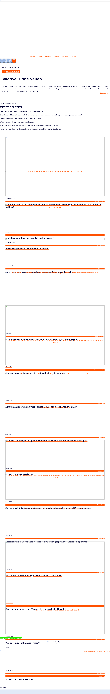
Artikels (32, 56)
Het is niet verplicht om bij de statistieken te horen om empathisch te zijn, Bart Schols (30, 129)
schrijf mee (4, 647)
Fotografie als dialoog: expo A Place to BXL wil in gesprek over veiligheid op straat (29, 125)
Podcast (48, 56)
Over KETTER (75, 56)
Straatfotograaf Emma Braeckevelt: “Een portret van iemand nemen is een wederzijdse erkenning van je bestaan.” (41, 115)
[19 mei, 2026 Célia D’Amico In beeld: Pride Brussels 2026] (55, 418)
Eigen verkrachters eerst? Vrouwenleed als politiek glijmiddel (21, 111)
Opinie (40, 56)
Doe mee (65, 56)
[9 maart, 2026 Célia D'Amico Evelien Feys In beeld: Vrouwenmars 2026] (55, 620)
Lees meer (104, 93)
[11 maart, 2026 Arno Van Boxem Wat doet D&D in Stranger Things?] (55, 586)
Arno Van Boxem (12, 72)
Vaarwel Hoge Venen (22, 79)
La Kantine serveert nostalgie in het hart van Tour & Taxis (20, 118)
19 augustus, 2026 (10, 67)
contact (3, 687)
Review (56, 56)
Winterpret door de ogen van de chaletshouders (17, 122)
